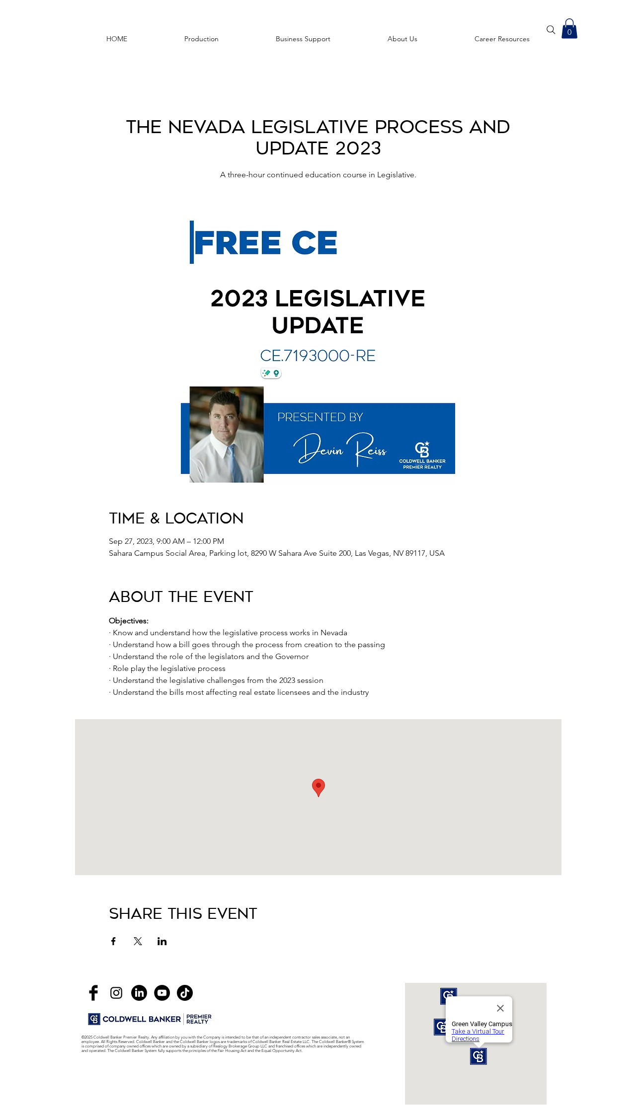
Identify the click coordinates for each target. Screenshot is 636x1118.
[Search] (551, 29)
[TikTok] (185, 993)
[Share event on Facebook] (113, 941)
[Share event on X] (138, 941)
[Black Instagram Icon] (116, 993)
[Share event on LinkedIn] (162, 941)
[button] (502, 34)
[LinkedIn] (139, 993)
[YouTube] (162, 993)
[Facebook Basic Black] (93, 993)
